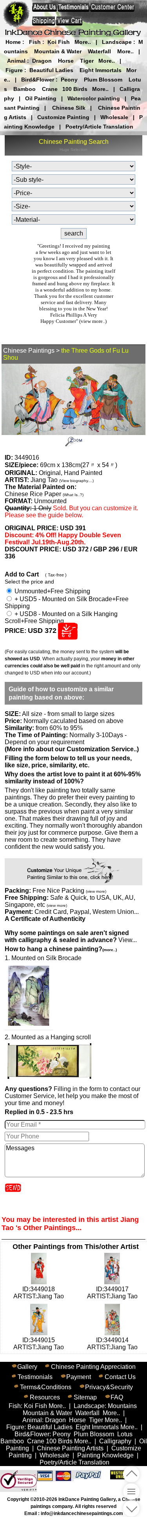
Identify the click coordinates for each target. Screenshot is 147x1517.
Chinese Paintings (28, 350)
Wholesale (114, 117)
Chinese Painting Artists (70, 1448)
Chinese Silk (68, 108)
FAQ (117, 1397)
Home (13, 42)
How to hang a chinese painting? (61, 949)
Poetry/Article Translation (99, 126)
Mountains (122, 1406)
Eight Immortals (101, 70)
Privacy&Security (109, 1387)
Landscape (117, 42)
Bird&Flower (37, 79)
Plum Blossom (103, 79)
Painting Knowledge (105, 1455)
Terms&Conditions (45, 1387)
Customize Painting (63, 117)
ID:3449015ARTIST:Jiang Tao (38, 1343)
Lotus (124, 1434)
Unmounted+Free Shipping (51, 591)
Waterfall (99, 51)
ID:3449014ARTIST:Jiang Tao (112, 1343)
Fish (35, 42)
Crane (50, 89)
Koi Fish (58, 42)
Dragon (42, 61)
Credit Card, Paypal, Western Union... (86, 911)
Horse (66, 61)
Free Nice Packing (69, 890)
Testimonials (35, 1377)
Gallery (27, 1366)
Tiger (87, 61)
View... (71, 936)
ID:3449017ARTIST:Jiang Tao (112, 1293)
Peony (69, 79)
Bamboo (24, 89)
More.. (82, 42)
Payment (78, 1377)
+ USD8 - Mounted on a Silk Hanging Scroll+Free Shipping (61, 617)
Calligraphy (115, 1441)
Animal (16, 61)
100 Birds (74, 89)
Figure (14, 70)
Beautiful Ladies (51, 70)
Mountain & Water (58, 51)
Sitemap (85, 1397)
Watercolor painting (93, 98)
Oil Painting (40, 98)
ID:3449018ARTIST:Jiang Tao (38, 1293)
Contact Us (120, 1377)
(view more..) (93, 321)
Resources (45, 1397)
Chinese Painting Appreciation (93, 1366)
